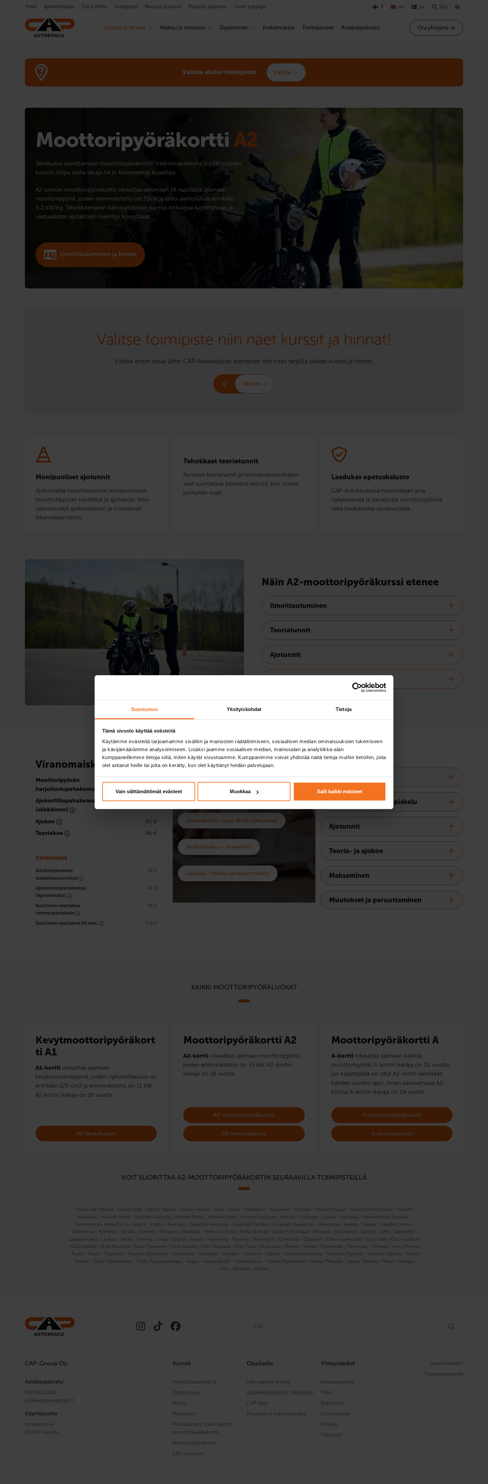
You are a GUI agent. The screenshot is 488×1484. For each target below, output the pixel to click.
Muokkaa (240, 791)
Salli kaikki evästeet (339, 791)
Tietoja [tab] (344, 709)
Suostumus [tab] (144, 709)
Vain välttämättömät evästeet (149, 791)
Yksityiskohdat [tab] (244, 709)
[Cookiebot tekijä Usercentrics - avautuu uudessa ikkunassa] (357, 687)
